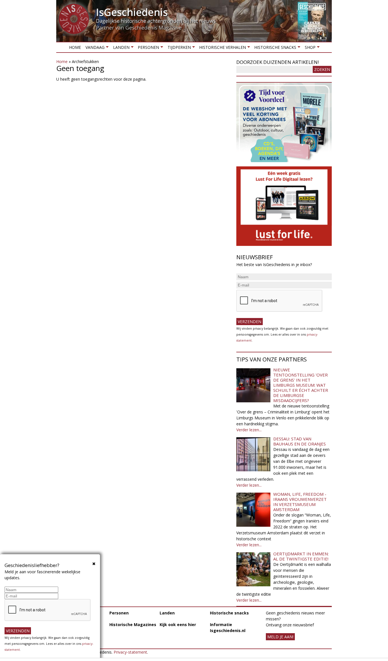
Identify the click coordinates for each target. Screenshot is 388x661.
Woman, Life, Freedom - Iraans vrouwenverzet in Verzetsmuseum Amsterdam (300, 501)
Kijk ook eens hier (178, 624)
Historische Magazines (132, 624)
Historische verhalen (221, 48)
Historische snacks (274, 48)
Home (75, 47)
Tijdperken (178, 48)
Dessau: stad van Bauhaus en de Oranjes (299, 441)
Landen (119, 48)
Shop (308, 48)
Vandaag (94, 48)
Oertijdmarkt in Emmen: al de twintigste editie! (301, 556)
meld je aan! (280, 636)
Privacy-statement (130, 652)
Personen (147, 48)
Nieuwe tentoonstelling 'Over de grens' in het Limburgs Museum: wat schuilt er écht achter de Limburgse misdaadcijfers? (300, 385)
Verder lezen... (249, 429)
